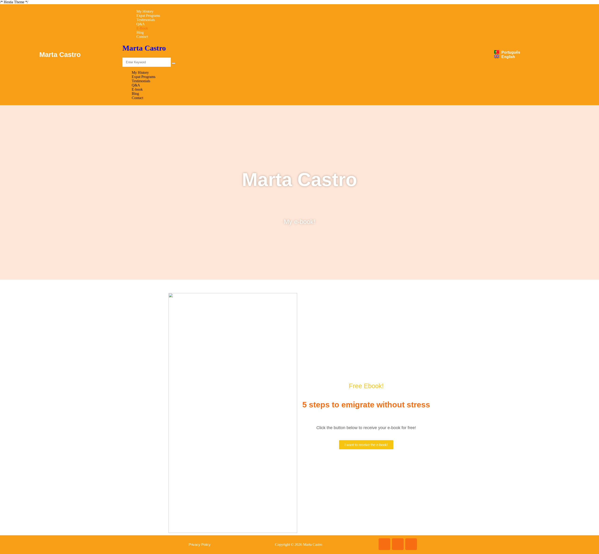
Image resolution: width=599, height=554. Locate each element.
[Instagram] (398, 544)
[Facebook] (384, 544)
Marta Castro (144, 48)
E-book (142, 28)
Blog (140, 32)
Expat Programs (148, 16)
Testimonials (145, 20)
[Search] (173, 63)
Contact (142, 37)
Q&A (140, 24)
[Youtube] (411, 544)
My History (144, 11)
